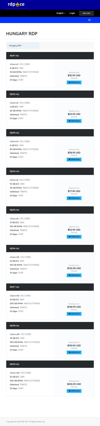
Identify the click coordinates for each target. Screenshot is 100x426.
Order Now (75, 82)
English (60, 13)
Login (72, 13)
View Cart (86, 13)
